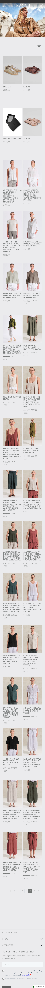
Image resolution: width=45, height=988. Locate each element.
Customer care (9, 933)
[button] (39, 986)
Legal (5, 939)
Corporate (7, 945)
